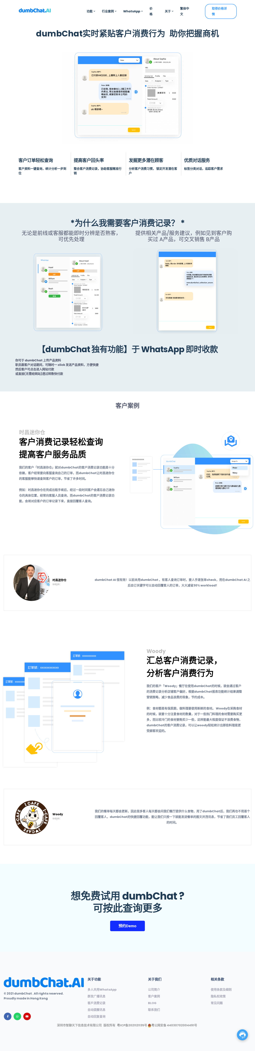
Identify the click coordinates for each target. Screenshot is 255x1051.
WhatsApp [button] (131, 11)
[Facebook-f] (8, 1016)
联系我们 (154, 1010)
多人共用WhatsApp (102, 990)
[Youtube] (27, 1016)
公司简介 (154, 990)
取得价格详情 (219, 11)
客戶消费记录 (96, 1003)
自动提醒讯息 (96, 1010)
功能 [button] (90, 11)
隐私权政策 (218, 996)
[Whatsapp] (17, 1016)
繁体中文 (184, 11)
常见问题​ (217, 1003)
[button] (127, 926)
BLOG (152, 1003)
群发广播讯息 (96, 996)
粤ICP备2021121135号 (132, 1025)
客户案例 (154, 996)
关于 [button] (168, 11)
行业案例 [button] (108, 11)
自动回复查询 (96, 1016)
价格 (151, 11)
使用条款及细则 (221, 990)
